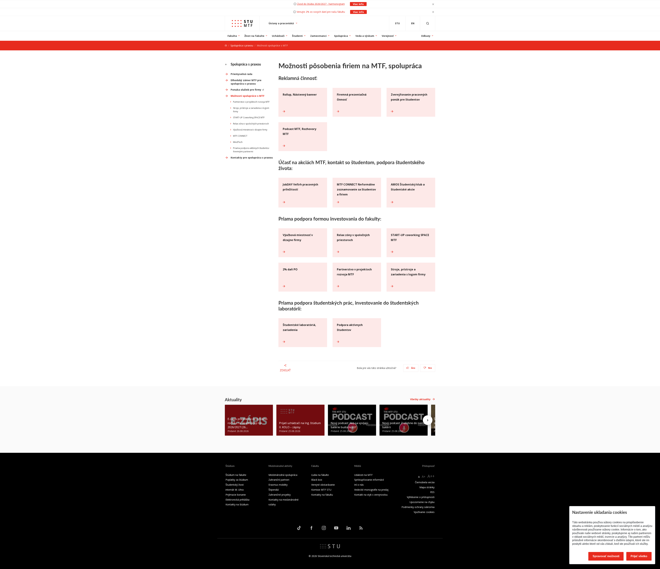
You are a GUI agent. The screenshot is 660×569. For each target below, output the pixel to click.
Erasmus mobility (278, 484)
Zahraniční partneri (278, 479)
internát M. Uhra (235, 489)
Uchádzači (278, 35)
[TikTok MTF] (299, 528)
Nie (430, 367)
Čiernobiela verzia (424, 482)
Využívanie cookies (424, 512)
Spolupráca (341, 35)
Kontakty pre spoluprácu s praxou (252, 157)
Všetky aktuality (420, 399)
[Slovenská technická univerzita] (330, 546)
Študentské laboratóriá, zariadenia (299, 327)
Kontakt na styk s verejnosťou (371, 494)
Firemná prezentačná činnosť (351, 97)
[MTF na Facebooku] (311, 528)
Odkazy (425, 35)
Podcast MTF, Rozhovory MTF (299, 131)
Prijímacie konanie (236, 494)
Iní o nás (359, 484)
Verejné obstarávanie (323, 484)
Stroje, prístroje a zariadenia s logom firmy (251, 110)
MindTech (238, 142)
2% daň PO (290, 269)
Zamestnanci (318, 35)
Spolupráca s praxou (241, 45)
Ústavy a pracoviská (281, 23)
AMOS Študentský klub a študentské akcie (408, 187)
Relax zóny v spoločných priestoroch (353, 237)
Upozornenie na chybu (422, 502)
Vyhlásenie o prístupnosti (420, 497)
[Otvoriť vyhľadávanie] (427, 23)
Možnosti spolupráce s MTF (247, 95)
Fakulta (232, 35)
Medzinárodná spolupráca (282, 475)
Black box (316, 479)
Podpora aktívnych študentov (350, 327)
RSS (432, 492)
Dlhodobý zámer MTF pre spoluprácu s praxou (246, 82)
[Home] (226, 45)
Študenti (297, 35)
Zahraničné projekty (279, 494)
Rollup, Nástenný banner (300, 94)
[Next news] (427, 420)
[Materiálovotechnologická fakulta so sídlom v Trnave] (242, 23)
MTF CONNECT (240, 135)
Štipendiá (273, 489)
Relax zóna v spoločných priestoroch (251, 123)
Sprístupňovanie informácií (369, 479)
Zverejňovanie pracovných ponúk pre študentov (409, 97)
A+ (423, 476)
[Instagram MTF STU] (324, 528)
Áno (413, 367)
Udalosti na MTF (363, 475)
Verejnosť (388, 35)
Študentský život (235, 484)
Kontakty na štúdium (237, 504)
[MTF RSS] (361, 528)
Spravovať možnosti (606, 556)
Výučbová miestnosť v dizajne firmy (250, 129)
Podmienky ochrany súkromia (418, 507)
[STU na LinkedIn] (349, 528)
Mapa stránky (426, 487)
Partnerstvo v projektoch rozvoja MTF (251, 101)
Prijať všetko (639, 556)
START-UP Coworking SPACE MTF (249, 117)
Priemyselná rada (241, 74)
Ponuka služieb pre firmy (246, 89)
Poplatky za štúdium (237, 479)
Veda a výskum (364, 35)
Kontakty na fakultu (322, 494)
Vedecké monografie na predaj (371, 489)
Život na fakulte (254, 35)
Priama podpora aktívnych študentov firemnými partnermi (251, 150)
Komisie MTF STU (321, 489)
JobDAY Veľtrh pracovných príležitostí (300, 187)
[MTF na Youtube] (336, 528)
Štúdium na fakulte (236, 475)
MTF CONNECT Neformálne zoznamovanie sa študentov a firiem (356, 189)
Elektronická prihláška (237, 499)
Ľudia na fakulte (320, 475)
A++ (430, 476)
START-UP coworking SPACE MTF (410, 237)
